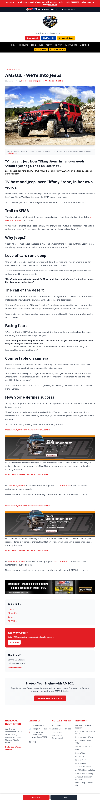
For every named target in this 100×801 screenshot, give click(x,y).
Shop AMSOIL (32, 38)
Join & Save (40, 49)
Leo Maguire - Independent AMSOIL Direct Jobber (42, 81)
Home (11, 609)
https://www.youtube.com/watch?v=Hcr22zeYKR (27, 429)
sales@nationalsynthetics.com (44, 729)
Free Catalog (57, 732)
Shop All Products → (60, 725)
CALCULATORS (71, 45)
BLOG (33, 45)
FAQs (77, 749)
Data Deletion (80, 763)
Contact (11, 617)
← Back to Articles (12, 69)
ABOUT (49, 45)
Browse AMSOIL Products (50, 698)
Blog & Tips (80, 753)
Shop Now (36, 797)
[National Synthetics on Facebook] (30, 742)
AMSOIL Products (62, 485)
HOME (13, 45)
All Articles (13, 620)
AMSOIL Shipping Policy (85, 770)
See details (52, 4)
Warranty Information (84, 746)
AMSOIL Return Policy (84, 773)
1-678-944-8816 (68, 9)
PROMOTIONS (59, 49)
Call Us (65, 797)
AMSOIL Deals (67, 38)
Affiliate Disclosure (83, 766)
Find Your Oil (48, 38)
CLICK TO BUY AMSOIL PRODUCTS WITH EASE (26, 474)
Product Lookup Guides (61, 729)
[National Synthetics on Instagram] (34, 742)
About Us (12, 613)
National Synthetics (16, 485)
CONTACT (58, 45)
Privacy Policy (80, 760)
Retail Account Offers (84, 737)
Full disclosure (12, 153)
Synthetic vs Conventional (57, 736)
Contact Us (79, 756)
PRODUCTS (23, 45)
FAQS (41, 45)
